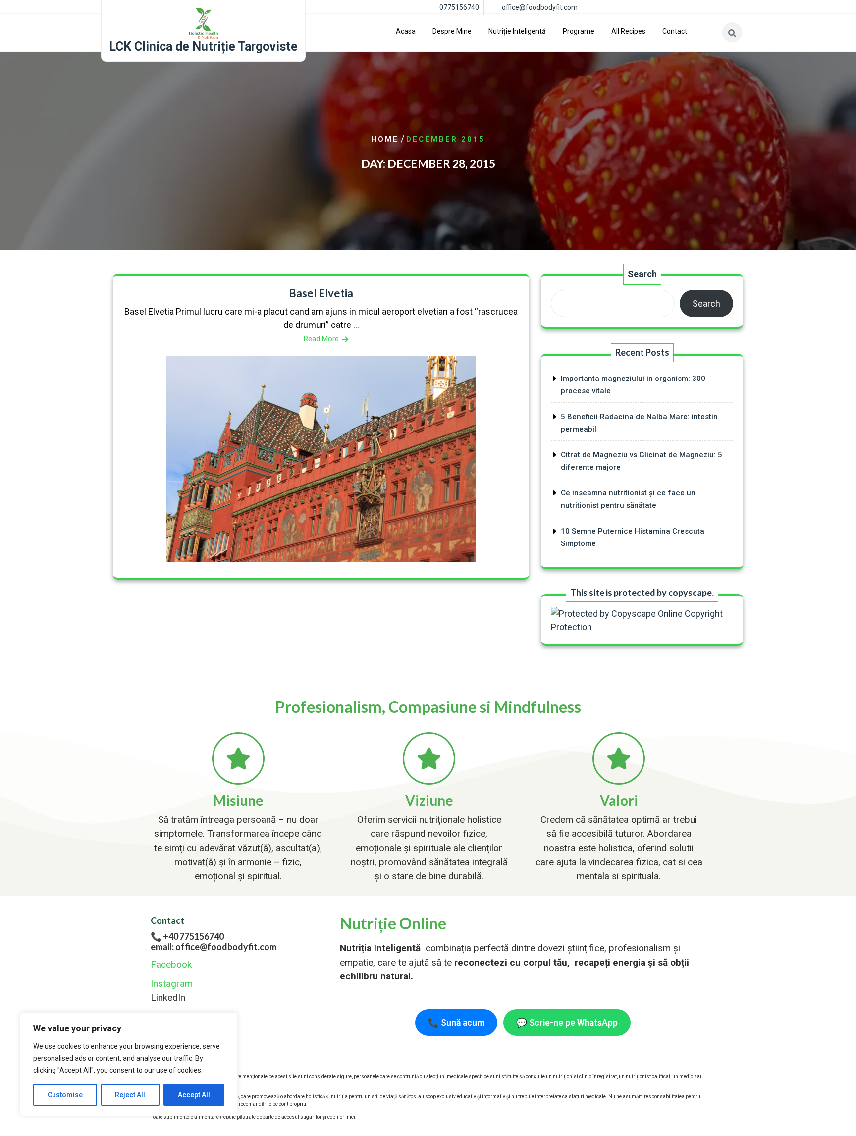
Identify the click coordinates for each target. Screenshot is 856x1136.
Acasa (406, 31)
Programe (578, 31)
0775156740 (459, 7)
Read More (321, 338)
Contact (674, 31)
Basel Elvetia (321, 293)
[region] (129, 1064)
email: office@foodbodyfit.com (213, 946)
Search (642, 274)
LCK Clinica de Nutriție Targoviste (203, 46)
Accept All (194, 1095)
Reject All (130, 1095)
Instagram (172, 983)
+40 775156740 (193, 936)
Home (385, 139)
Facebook (171, 964)
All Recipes (628, 31)
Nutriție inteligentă (517, 31)
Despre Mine (452, 31)
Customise (65, 1095)
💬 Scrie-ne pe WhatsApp (567, 1023)
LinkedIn (168, 997)
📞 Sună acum (456, 1023)
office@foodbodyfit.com (540, 7)
